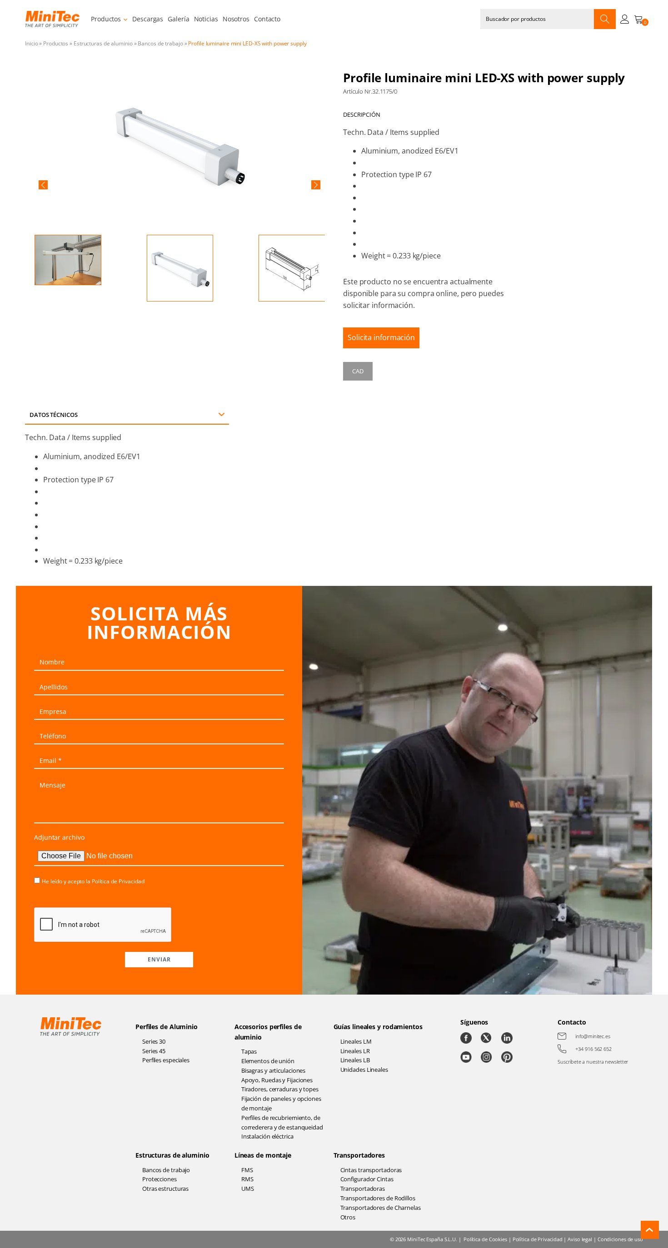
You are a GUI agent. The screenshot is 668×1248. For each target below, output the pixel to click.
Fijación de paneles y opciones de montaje (281, 1103)
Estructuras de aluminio (103, 43)
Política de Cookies (485, 1239)
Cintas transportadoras (371, 1170)
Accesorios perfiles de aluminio (268, 1031)
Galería (178, 19)
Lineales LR (355, 1051)
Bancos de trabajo (160, 43)
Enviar (159, 959)
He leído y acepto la (93, 881)
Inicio (31, 43)
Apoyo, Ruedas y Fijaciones (277, 1080)
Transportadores (359, 1155)
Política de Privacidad (118, 881)
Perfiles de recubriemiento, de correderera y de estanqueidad (282, 1122)
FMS (247, 1170)
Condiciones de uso (620, 1239)
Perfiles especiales (165, 1060)
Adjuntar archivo (59, 837)
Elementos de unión (267, 1061)
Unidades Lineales (364, 1069)
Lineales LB (355, 1060)
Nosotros (236, 19)
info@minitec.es (592, 1036)
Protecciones (159, 1179)
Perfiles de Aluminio (166, 1026)
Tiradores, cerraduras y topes (280, 1089)
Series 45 (153, 1051)
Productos (106, 19)
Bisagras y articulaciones (273, 1070)
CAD (358, 371)
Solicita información (381, 337)
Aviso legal (580, 1239)
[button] (43, 184)
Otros (348, 1217)
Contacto (267, 19)
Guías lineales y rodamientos (378, 1026)
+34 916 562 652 (593, 1048)
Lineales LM (356, 1041)
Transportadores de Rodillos (377, 1198)
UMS (247, 1188)
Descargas (147, 19)
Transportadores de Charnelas (380, 1207)
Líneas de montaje (262, 1155)
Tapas (249, 1051)
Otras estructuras (165, 1188)
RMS (247, 1179)
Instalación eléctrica (267, 1136)
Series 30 (153, 1041)
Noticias (206, 19)
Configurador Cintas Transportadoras (367, 1184)
